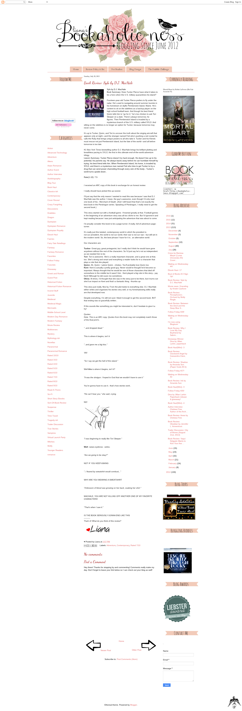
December (173, 231)
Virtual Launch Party (56, 437)
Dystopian (51, 222)
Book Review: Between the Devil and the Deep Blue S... (178, 305)
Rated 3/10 (52, 360)
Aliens (50, 161)
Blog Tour (51, 183)
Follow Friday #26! (176, 391)
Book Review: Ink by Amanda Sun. (177, 382)
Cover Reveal (53, 200)
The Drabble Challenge (158, 69)
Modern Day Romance (57, 317)
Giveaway (51, 269)
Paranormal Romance (57, 351)
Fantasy (51, 247)
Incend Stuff (52, 291)
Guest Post (52, 278)
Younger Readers (55, 450)
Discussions (52, 209)
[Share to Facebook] (93, 545)
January (172, 467)
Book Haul (52, 187)
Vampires (51, 433)
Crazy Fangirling (54, 204)
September (173, 242)
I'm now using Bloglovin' (174, 323)
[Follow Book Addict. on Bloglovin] (63, 122)
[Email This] (85, 545)
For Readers (116, 69)
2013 (168, 227)
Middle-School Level (56, 312)
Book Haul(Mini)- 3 (176, 347)
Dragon (50, 217)
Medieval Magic (54, 303)
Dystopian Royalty (55, 230)
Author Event (53, 170)
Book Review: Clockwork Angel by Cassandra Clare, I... (177, 354)
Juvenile (51, 295)
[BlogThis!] (87, 545)
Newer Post (106, 650)
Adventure (111, 545)
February (172, 463)
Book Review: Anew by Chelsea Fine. (178, 416)
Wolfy (49, 446)
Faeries (50, 239)
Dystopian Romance (56, 226)
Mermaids (51, 308)
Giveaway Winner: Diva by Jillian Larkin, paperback (177, 341)
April (170, 456)
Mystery (50, 334)
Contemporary (123, 545)
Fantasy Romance (55, 252)
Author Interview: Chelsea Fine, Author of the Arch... (178, 409)
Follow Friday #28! (176, 312)
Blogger (133, 705)
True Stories (52, 429)
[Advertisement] (63, 504)
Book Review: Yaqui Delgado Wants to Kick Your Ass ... (177, 440)
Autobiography (53, 178)
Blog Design (135, 69)
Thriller (50, 411)
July (170, 250)
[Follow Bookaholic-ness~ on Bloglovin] (63, 126)
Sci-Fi (50, 394)
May (170, 452)
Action (50, 148)
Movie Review (53, 325)
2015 (168, 220)
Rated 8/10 (52, 381)
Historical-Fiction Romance (59, 286)
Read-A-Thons (54, 390)
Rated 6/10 (52, 373)
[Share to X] (90, 545)
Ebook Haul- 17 (175, 270)
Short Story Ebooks (56, 398)
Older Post (136, 650)
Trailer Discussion (55, 424)
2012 (168, 472)
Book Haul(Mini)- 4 (176, 403)
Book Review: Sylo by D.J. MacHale (177, 281)
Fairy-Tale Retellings (56, 243)
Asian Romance (54, 166)
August (171, 246)
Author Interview (54, 174)
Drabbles (51, 213)
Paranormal (52, 347)
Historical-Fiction (54, 282)
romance (51, 454)
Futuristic (51, 265)
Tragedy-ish (52, 420)
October (172, 238)
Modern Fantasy (54, 321)
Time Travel (52, 416)
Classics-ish (52, 191)
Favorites (51, 256)
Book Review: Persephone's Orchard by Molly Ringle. (176, 296)
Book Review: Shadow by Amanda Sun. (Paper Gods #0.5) (178, 364)
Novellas (51, 342)
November (173, 234)
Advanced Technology (57, 153)
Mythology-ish (53, 338)
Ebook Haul (52, 234)
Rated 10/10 (52, 355)
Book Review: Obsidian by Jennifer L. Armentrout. (178, 423)
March (171, 460)
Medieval (51, 299)
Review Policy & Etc (95, 69)
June (170, 448)
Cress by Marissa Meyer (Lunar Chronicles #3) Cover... (175, 256)
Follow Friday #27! (176, 371)
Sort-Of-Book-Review (56, 403)
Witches (50, 442)
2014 (168, 223)
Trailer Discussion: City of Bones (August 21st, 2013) (178, 432)
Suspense (51, 407)
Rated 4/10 (52, 364)
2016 (168, 216)
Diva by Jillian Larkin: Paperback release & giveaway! (177, 396)
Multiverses (52, 329)
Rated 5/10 (52, 368)
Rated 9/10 (52, 385)
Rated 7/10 (135, 545)
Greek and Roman (55, 273)
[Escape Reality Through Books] (178, 560)
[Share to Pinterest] (95, 545)
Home (76, 69)
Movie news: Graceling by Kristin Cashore (178, 287)
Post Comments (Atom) (127, 659)
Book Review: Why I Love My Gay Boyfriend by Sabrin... (177, 331)
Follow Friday (53, 260)
